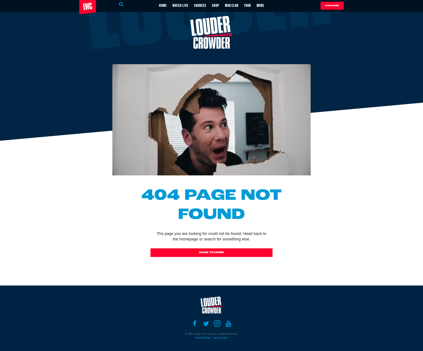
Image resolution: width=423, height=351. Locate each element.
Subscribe (332, 6)
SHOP (215, 5)
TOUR (247, 5)
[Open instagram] (217, 323)
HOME (163, 5)
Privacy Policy (202, 337)
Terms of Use (221, 337)
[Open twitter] (206, 323)
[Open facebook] (195, 323)
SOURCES (200, 5)
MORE (260, 5)
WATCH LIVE (180, 5)
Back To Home (211, 252)
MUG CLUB (231, 5)
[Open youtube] (228, 323)
